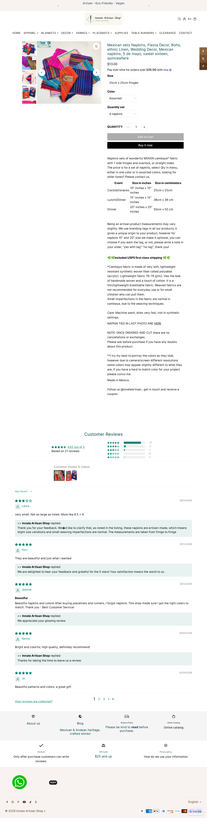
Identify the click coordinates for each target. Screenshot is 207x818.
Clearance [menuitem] (167, 32)
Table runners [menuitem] (142, 32)
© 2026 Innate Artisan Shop (24, 811)
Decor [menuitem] (66, 32)
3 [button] (104, 699)
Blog (80, 723)
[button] (113, 443)
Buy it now (145, 145)
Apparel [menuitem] (30, 32)
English (193, 802)
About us (33, 723)
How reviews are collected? (34, 701)
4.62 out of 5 (76, 447)
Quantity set (115, 107)
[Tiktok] (30, 802)
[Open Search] (179, 19)
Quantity (115, 127)
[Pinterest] (18, 802)
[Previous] (58, 5)
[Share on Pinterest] (203, 66)
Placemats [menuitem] (101, 32)
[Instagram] (13, 802)
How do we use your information (166, 756)
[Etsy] (36, 802)
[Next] (148, 5)
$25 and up (103, 756)
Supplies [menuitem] (121, 32)
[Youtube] (24, 802)
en (189, 18)
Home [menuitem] (16, 32)
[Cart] (195, 19)
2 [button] (99, 699)
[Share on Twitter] (203, 58)
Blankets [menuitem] (48, 32)
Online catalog (174, 727)
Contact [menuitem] (185, 32)
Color (111, 91)
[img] (23, 501)
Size (110, 76)
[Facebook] (7, 802)
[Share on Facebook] (203, 51)
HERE (157, 323)
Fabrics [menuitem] (81, 32)
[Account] (184, 19)
